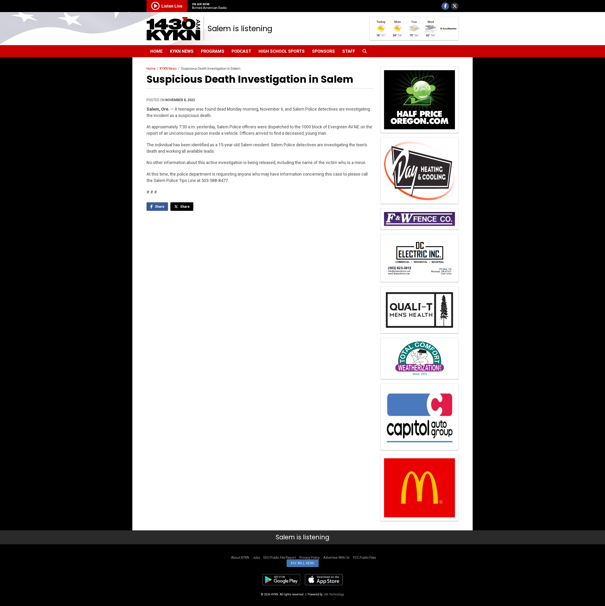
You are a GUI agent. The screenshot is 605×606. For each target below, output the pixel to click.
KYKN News (182, 51)
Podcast (241, 51)
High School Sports (282, 51)
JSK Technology (333, 594)
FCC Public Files (364, 557)
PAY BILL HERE (303, 563)
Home (156, 51)
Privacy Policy (309, 557)
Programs (212, 51)
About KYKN (240, 557)
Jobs (256, 557)
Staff (348, 51)
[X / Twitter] (454, 6)
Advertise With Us (336, 557)
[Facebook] (445, 6)
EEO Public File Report (280, 557)
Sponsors (323, 51)
